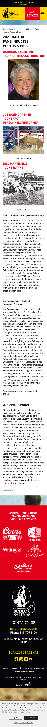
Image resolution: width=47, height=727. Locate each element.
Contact (15, 668)
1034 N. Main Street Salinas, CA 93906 (23, 640)
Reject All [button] (16, 718)
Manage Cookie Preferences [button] (23, 723)
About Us (12, 29)
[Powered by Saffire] (28, 684)
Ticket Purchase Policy (24, 671)
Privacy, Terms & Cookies (33, 668)
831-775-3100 (23, 632)
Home (5, 29)
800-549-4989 (23, 629)
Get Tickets (32, 13)
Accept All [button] (31, 718)
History (21, 29)
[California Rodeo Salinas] (10, 13)
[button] (42, 14)
